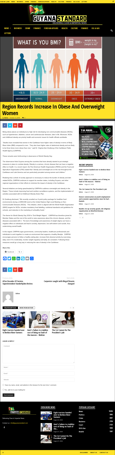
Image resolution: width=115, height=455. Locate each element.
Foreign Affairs (43, 1)
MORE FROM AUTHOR (26, 308)
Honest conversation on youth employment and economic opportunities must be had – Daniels (94, 199)
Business (20, 1)
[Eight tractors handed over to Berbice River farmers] (14, 319)
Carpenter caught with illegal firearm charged (59, 282)
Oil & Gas (76, 1)
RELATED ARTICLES (10, 308)
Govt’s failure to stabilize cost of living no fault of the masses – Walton (37, 332)
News (13, 1)
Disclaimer (84, 452)
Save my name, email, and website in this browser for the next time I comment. (31, 385)
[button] (111, 30)
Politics (81, 415)
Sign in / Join (4, 1)
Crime (27, 1)
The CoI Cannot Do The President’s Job (61, 331)
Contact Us (104, 452)
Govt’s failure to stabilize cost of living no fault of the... (64, 426)
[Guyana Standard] (57, 14)
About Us (93, 452)
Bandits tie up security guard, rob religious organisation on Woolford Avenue (94, 210)
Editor (6, 118)
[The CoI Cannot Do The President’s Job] (63, 319)
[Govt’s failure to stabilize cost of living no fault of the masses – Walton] (38, 319)
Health (53, 1)
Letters (84, 1)
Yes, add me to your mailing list (14, 390)
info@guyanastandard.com (19, 423)
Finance (33, 1)
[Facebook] (113, 1)
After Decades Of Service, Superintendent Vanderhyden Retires (18, 282)
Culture (61, 1)
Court (81, 425)
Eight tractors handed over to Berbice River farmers (13, 331)
